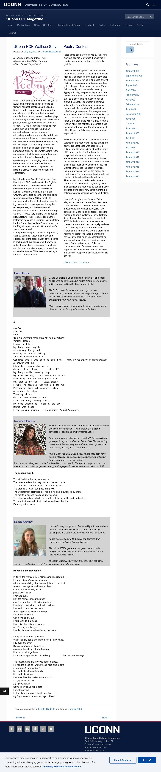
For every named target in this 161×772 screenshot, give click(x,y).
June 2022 (131, 109)
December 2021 (134, 113)
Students (50, 708)
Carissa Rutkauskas (51, 51)
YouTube (140, 25)
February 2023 (133, 104)
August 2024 (132, 85)
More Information (122, 760)
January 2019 (132, 142)
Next (106, 717)
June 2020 (131, 128)
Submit (12, 32)
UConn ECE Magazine (24, 19)
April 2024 (131, 90)
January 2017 (132, 157)
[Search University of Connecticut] (147, 4)
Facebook (89, 25)
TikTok (128, 25)
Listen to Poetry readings (76, 262)
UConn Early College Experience (26, 15)
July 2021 (130, 118)
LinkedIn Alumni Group (68, 25)
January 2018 (132, 152)
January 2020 (132, 133)
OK (145, 760)
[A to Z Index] (153, 4)
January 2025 (132, 80)
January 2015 (132, 166)
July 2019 (130, 137)
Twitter (102, 25)
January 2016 (132, 161)
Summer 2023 (75, 708)
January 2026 (132, 70)
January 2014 (132, 171)
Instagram (115, 25)
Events (41, 708)
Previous (19, 717)
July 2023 (130, 99)
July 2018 (130, 147)
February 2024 (133, 94)
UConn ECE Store (43, 25)
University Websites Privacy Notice (61, 766)
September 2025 (134, 75)
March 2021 (132, 123)
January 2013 (132, 176)
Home (10, 25)
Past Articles (23, 25)
